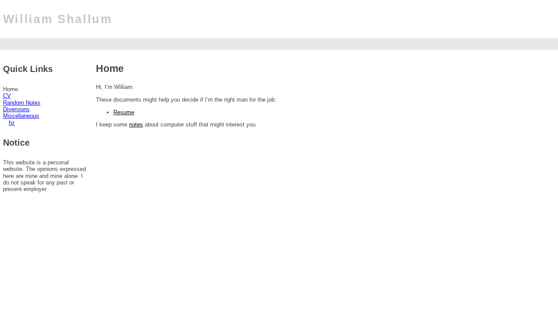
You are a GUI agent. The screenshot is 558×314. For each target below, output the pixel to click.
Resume (123, 112)
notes (136, 124)
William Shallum (57, 19)
